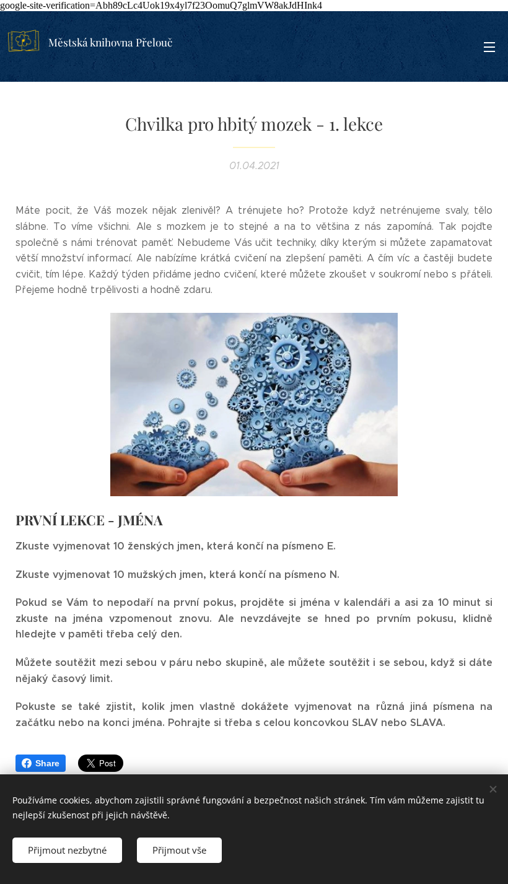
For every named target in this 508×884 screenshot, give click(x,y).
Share (47, 763)
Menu (489, 46)
